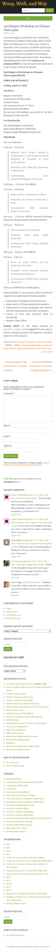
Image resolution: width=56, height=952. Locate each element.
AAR (8, 844)
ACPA (8, 851)
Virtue (43, 349)
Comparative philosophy (31, 345)
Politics (32, 349)
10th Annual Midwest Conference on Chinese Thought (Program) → (40, 366)
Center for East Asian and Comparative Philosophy (29, 861)
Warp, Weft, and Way (24, 3)
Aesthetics (30, 342)
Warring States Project (16, 903)
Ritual (37, 349)
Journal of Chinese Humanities (20, 812)
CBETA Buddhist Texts (16, 694)
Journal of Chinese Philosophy (19, 815)
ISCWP (9, 884)
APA (8, 854)
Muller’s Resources (15, 733)
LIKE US (7, 479)
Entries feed (11, 612)
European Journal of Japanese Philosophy (25, 802)
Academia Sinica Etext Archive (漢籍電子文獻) (26, 684)
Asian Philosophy (13, 779)
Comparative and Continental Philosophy (24, 782)
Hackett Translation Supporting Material (24, 717)
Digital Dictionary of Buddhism (19, 713)
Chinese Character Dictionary (19, 697)
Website (8, 446)
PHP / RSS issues (32, 582)
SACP (8, 887)
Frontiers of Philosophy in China (20, 805)
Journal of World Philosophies (19, 825)
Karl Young (16, 561)
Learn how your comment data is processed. (26, 464)
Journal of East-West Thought (19, 821)
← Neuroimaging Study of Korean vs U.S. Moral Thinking (15, 366)
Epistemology (22, 349)
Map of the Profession (16, 730)
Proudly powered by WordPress (19, 947)
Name (7, 425)
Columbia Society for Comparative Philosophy (26, 871)
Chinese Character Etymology (19, 700)
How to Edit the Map (15, 766)
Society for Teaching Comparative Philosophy (26, 893)
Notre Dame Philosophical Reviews (22, 736)
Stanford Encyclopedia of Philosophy (22, 746)
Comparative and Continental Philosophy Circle (27, 874)
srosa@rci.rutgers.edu (15, 329)
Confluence (11, 789)
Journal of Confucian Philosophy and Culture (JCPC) (29, 818)
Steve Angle (19, 342)
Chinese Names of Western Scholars (23, 703)
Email (7, 436)
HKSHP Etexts (12, 720)
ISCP (8, 880)
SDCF (8, 890)
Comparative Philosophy (17, 785)
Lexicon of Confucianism (17, 726)
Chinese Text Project (15, 710)
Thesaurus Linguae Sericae (18, 749)
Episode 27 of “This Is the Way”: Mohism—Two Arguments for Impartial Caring (31, 522)
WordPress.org (13, 618)
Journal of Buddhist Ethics (17, 808)
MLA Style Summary (15, 935)
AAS (8, 848)
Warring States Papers (16, 831)
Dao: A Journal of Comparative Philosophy (25, 798)
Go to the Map (12, 762)
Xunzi (49, 349)
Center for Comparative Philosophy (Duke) (25, 857)
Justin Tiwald (16, 495)
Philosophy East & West (16, 828)
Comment (9, 393)
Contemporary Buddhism (17, 792)
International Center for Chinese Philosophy (26, 723)
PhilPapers (10, 743)
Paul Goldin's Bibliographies (18, 740)
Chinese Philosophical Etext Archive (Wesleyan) (27, 707)
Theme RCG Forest (41, 947)
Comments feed (13, 615)
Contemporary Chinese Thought (20, 795)
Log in (8, 608)
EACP (8, 877)
